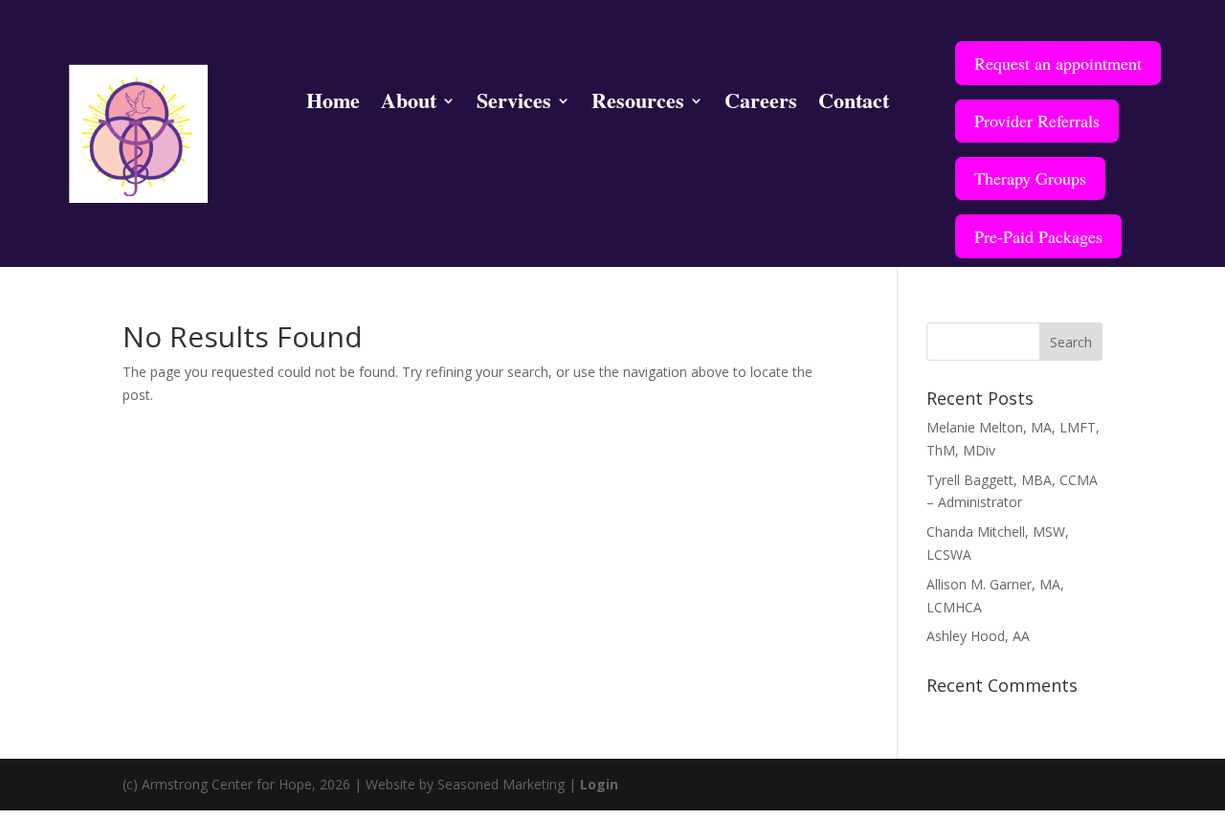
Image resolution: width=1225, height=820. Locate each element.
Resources (637, 104)
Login (599, 784)
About (408, 104)
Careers (760, 104)
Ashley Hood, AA (978, 636)
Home (333, 104)
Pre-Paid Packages (1038, 236)
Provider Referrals (1037, 120)
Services (514, 104)
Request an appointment (1058, 63)
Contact (853, 104)
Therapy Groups (1030, 177)
